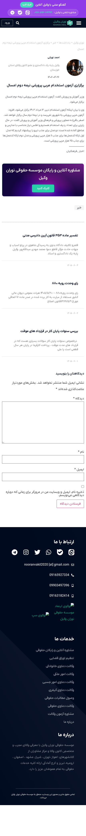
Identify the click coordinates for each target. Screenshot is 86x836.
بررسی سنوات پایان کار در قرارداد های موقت (49, 331)
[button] (43, 12)
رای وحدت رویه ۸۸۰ (65, 283)
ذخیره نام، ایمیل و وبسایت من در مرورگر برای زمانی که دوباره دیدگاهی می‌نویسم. (45, 493)
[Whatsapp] (49, 552)
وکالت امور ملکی (63, 674)
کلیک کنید (26, 4)
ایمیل (79, 469)
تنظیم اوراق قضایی (61, 658)
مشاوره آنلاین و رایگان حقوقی (55, 650)
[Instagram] (26, 552)
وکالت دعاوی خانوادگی (60, 666)
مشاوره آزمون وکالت (61, 714)
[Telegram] (15, 552)
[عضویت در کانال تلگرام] (12, 13)
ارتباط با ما (64, 542)
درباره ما (66, 735)
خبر (79, 208)
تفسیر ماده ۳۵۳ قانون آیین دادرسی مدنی (50, 236)
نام (81, 452)
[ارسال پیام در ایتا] (27, 12)
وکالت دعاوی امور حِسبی (58, 682)
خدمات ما (64, 639)
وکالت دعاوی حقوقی (61, 706)
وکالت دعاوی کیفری (61, 690)
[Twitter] (37, 552)
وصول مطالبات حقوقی (59, 698)
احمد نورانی (53, 57)
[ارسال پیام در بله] (20, 12)
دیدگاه (78, 398)
